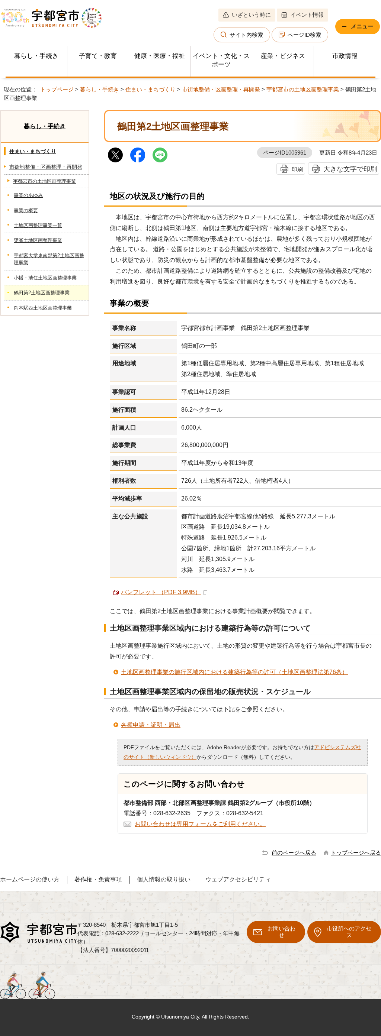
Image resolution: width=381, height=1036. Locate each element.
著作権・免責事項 (98, 879)
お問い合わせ (281, 931)
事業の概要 (26, 210)
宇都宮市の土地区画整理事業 (302, 89)
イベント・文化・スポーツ (221, 60)
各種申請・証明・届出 (150, 725)
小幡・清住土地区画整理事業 (45, 278)
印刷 (297, 169)
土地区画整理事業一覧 (38, 225)
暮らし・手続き (36, 55)
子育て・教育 (98, 55)
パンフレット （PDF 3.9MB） (161, 592)
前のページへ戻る (294, 852)
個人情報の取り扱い (163, 879)
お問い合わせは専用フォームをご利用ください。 (200, 824)
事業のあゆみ (28, 195)
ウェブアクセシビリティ (238, 879)
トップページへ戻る (356, 852)
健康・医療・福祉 (159, 55)
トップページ (57, 89)
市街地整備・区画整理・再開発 (221, 89)
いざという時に (251, 15)
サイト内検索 (246, 35)
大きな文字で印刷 (350, 169)
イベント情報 (307, 15)
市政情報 (345, 55)
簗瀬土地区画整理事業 (38, 240)
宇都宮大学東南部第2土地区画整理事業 (49, 259)
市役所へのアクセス (349, 931)
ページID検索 (304, 35)
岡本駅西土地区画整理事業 (43, 308)
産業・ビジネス (283, 55)
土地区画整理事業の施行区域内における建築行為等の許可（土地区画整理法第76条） (234, 672)
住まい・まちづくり (150, 89)
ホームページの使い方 (30, 879)
